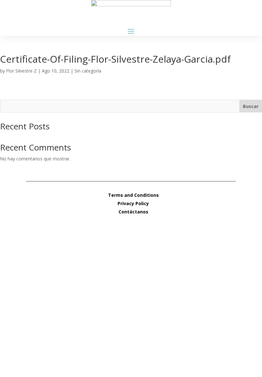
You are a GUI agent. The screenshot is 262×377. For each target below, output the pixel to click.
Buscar (250, 106)
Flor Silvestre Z (21, 71)
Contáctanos (133, 212)
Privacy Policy (133, 203)
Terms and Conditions (133, 195)
